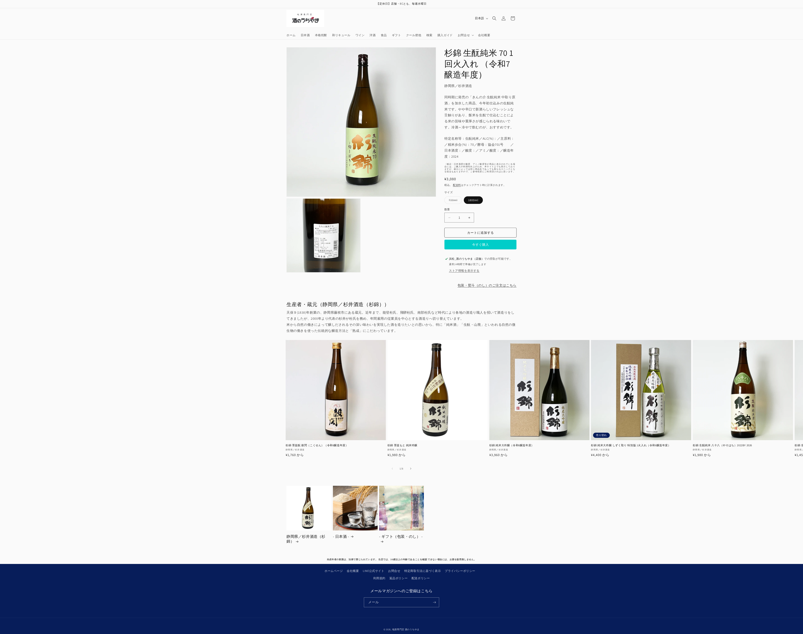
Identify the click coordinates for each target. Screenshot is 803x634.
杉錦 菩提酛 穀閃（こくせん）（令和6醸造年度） (317, 445)
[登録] (434, 602)
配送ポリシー (421, 578)
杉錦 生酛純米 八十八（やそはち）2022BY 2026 (722, 445)
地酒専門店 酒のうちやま (405, 629)
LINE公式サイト (373, 571)
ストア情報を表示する (464, 270)
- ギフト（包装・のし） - (401, 536)
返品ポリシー (398, 578)
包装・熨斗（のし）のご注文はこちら (487, 285)
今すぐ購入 (480, 245)
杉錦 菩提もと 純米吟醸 (402, 445)
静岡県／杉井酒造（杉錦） (305, 539)
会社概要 (353, 571)
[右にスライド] (410, 468)
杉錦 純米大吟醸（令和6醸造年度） (511, 445)
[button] (465, 35)
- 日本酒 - (341, 536)
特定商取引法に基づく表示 (422, 571)
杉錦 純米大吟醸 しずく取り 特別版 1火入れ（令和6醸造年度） (631, 445)
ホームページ (334, 571)
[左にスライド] (392, 468)
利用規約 (379, 578)
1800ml (473, 200)
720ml (454, 201)
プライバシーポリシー (460, 571)
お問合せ (394, 571)
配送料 (457, 185)
